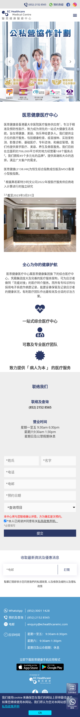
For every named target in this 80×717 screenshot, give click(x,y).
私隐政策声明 (10, 706)
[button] (75, 15)
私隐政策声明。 (48, 521)
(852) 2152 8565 (40, 407)
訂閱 (67, 569)
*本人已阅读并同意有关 (32, 521)
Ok (40, 712)
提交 (40, 533)
